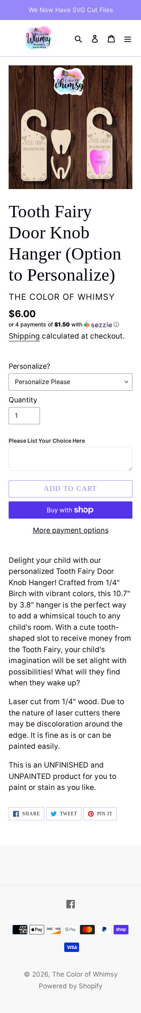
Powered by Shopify (70, 986)
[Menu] (127, 38)
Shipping (24, 336)
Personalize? (29, 366)
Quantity (23, 400)
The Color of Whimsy (85, 974)
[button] (64, 324)
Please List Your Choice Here (47, 440)
